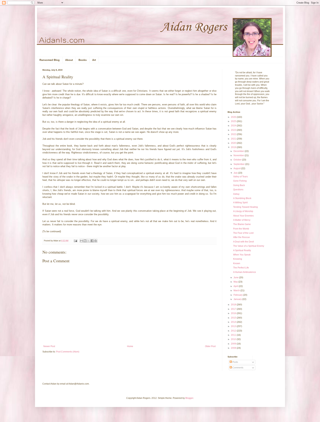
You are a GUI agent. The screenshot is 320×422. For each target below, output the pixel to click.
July (236, 173)
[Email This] (81, 241)
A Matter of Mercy (241, 220)
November (239, 155)
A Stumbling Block (242, 198)
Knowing (237, 259)
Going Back (239, 185)
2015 (234, 317)
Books (83, 59)
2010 (234, 339)
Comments (237, 367)
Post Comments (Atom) (67, 351)
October (238, 159)
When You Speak (242, 254)
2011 (234, 335)
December (239, 151)
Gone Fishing (240, 181)
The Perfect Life (241, 267)
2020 (234, 143)
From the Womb (241, 228)
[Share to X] (88, 241)
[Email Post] (75, 240)
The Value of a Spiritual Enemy (248, 246)
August (237, 168)
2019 (234, 147)
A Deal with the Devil (243, 241)
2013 (234, 326)
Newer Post (49, 346)
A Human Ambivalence (244, 272)
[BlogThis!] (85, 241)
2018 (234, 304)
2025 (234, 121)
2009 (234, 343)
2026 (234, 117)
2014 (234, 322)
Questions (238, 189)
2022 (234, 134)
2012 (234, 330)
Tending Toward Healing (245, 207)
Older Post (210, 346)
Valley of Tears (240, 176)
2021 (234, 138)
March (237, 290)
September (239, 164)
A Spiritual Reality (242, 250)
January (238, 299)
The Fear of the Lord (243, 233)
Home (130, 346)
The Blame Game (242, 224)
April (236, 286)
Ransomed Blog (49, 59)
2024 (234, 125)
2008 (234, 348)
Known (236, 263)
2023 (234, 130)
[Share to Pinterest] (95, 241)
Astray (236, 194)
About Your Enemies (243, 215)
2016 (234, 313)
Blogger (189, 398)
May (236, 281)
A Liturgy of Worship (243, 211)
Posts (235, 362)
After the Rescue (241, 237)
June (236, 277)
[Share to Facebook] (92, 241)
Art (94, 59)
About (69, 59)
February (238, 295)
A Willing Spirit (240, 202)
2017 (234, 309)
